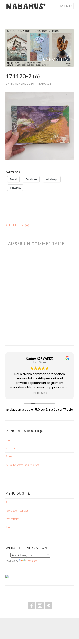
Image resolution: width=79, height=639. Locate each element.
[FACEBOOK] (31, 605)
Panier (9, 456)
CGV (8, 473)
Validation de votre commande (22, 464)
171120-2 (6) (17, 225)
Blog (7, 502)
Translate (31, 560)
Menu (66, 6)
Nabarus (44, 83)
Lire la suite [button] (39, 393)
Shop (8, 440)
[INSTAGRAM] (40, 605)
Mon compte (12, 448)
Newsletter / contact (16, 510)
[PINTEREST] (48, 605)
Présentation (12, 519)
